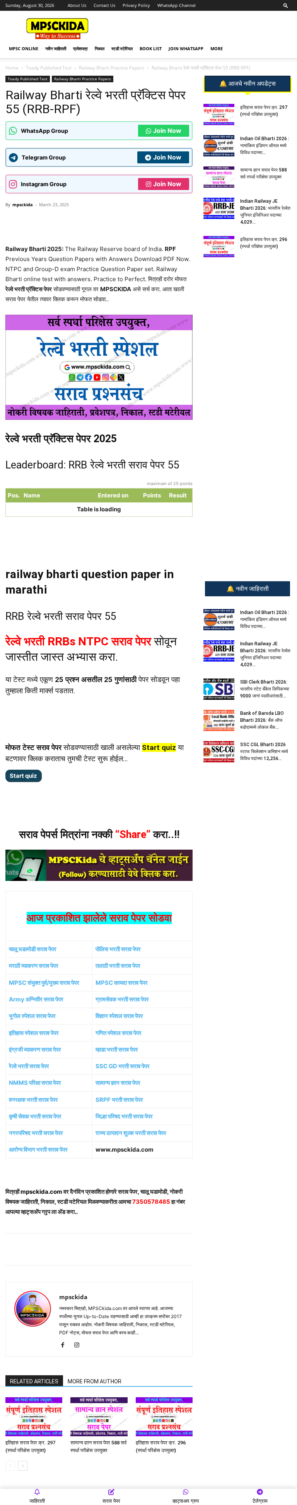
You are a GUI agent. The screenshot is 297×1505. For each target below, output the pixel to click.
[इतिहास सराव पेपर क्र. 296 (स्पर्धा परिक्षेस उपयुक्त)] (164, 1416)
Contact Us (104, 5)
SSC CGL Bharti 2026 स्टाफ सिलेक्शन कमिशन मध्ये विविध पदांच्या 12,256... (264, 751)
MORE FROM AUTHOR (94, 1381)
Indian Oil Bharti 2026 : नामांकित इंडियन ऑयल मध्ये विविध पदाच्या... (264, 145)
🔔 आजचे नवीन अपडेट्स (247, 84)
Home (12, 67)
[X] (113, 222)
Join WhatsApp (186, 48)
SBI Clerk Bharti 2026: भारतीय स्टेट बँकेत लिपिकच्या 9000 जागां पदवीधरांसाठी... (264, 689)
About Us (77, 5)
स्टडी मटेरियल (122, 48)
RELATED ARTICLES (34, 1381)
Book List (151, 48)
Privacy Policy (136, 5)
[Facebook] (95, 222)
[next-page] (22, 1466)
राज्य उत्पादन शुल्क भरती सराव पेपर (131, 1133)
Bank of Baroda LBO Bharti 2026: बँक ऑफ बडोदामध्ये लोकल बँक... (262, 720)
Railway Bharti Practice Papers (111, 67)
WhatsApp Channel (176, 5)
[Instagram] (79, 1345)
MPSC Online (23, 48)
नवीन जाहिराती (55, 48)
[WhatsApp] (60, 222)
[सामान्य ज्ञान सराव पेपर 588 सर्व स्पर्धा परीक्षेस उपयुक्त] (98, 1416)
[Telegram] (77, 222)
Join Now (167, 130)
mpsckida (22, 204)
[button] (286, 5)
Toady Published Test (49, 67)
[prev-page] (10, 1466)
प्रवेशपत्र (80, 48)
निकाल (99, 48)
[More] (131, 222)
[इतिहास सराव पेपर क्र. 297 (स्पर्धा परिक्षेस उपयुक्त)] (33, 1416)
